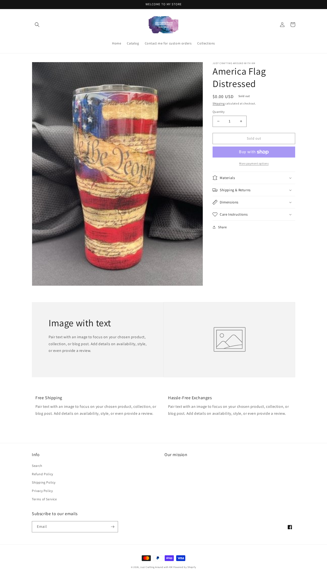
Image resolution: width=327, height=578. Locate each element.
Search (37, 465)
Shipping (219, 103)
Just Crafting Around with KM (156, 567)
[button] (37, 24)
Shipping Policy (44, 482)
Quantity (219, 112)
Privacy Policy (42, 491)
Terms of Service (44, 499)
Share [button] (222, 227)
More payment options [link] (254, 163)
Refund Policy (42, 474)
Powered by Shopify (184, 567)
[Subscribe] (112, 526)
